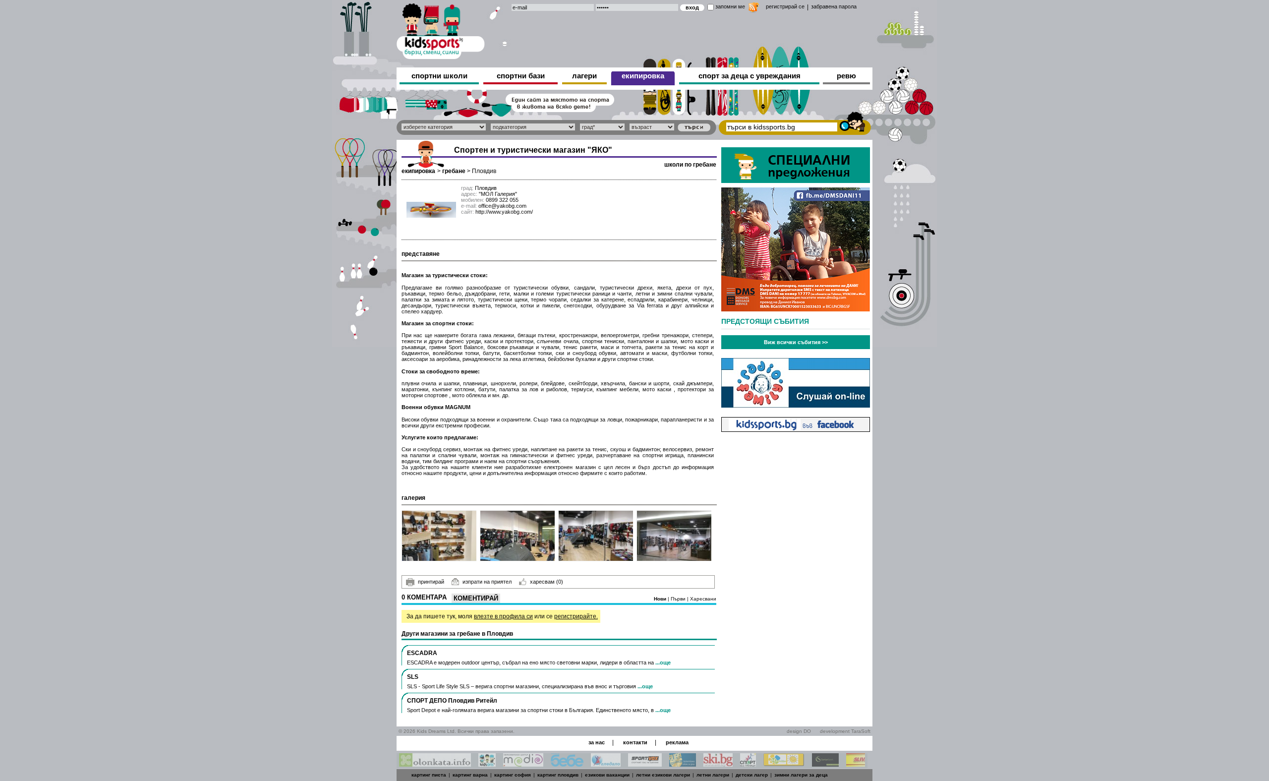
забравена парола (834, 6)
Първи (679, 598)
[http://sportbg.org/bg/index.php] (748, 764)
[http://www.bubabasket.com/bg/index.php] (682, 764)
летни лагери (712, 775)
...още (663, 662)
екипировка (643, 75)
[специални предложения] (795, 180)
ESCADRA (422, 653)
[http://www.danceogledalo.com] (606, 764)
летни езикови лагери (663, 775)
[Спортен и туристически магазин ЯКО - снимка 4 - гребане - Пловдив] (674, 535)
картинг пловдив (557, 775)
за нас (596, 742)
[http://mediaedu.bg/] (523, 764)
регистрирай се (785, 6)
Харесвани (703, 598)
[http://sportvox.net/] (645, 764)
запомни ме (730, 6)
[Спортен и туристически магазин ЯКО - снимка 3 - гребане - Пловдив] (596, 535)
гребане (453, 171)
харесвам (546, 582)
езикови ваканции (607, 775)
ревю (846, 75)
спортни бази (521, 75)
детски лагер (752, 775)
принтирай (431, 582)
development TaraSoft (845, 731)
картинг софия (512, 775)
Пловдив (484, 171)
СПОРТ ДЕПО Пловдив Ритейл (452, 700)
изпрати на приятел (487, 582)
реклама (677, 742)
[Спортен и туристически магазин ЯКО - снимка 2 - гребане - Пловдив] (518, 535)
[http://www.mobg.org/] (784, 764)
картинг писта (428, 775)
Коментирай (476, 598)
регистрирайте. (576, 616)
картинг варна (470, 775)
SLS (412, 676)
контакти (635, 742)
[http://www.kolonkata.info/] (435, 764)
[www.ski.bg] (718, 764)
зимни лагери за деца (801, 775)
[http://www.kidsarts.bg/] (487, 764)
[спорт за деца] (441, 29)
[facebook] (795, 429)
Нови (661, 598)
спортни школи (439, 75)
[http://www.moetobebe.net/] (567, 764)
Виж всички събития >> (796, 342)
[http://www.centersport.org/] (825, 764)
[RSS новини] (754, 8)
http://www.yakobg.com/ (504, 212)
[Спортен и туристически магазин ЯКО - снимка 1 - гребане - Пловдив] (439, 535)
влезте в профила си (503, 616)
